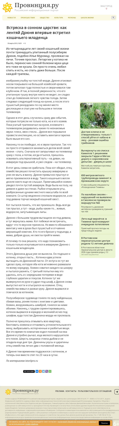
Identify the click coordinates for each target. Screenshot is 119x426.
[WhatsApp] (50, 371)
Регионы (72, 18)
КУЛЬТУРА (58, 18)
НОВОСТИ (11, 18)
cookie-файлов (31, 424)
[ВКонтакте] (37, 371)
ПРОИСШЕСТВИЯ (28, 18)
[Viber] (46, 371)
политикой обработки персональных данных (77, 422)
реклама (59, 391)
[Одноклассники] (40, 371)
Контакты (71, 391)
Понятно (104, 423)
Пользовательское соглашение (95, 391)
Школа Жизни (87, 18)
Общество (44, 18)
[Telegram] (43, 371)
